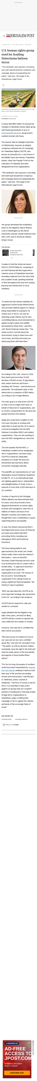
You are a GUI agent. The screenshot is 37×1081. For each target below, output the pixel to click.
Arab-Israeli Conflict (17, 44)
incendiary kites (6, 719)
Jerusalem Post (6, 44)
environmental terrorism (11, 133)
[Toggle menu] (4, 36)
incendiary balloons (21, 719)
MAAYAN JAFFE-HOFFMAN (10, 116)
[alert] (17, 1059)
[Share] (3, 85)
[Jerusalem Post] (20, 36)
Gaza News (28, 44)
